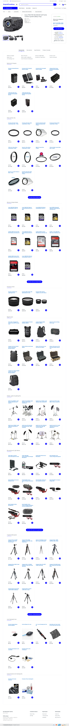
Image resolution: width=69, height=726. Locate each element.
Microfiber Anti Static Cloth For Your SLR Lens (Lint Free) (55, 625)
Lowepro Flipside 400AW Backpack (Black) (40, 322)
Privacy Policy (57, 715)
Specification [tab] (37, 50)
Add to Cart (59, 28)
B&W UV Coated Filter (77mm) (40, 148)
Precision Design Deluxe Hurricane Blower (12, 625)
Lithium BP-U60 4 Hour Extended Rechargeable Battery (12, 93)
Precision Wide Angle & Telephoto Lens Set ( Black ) (41, 292)
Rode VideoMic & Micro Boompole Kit (12, 505)
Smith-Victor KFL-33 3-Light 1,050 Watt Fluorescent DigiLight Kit (55, 426)
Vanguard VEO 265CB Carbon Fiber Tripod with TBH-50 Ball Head (55, 565)
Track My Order (45, 715)
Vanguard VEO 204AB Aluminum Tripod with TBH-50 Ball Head (27, 541)
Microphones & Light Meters (40, 57)
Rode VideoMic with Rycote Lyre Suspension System (41, 480)
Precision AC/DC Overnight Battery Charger (41, 69)
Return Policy (32, 713)
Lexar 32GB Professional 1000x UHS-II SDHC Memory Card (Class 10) (55, 208)
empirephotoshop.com (8, 724)
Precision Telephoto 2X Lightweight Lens (12, 292)
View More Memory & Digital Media (34, 281)
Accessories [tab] (21, 50)
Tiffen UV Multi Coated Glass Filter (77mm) (55, 148)
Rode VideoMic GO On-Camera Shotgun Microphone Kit (27, 480)
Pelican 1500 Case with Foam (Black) (27, 347)
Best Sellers (28, 8)
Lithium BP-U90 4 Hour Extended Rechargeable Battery (26, 93)
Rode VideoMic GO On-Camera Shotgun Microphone (55, 456)
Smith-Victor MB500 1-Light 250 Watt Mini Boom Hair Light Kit (13, 401)
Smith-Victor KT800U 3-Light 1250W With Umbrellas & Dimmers (13, 426)
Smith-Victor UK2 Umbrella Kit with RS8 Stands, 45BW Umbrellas (27, 426)
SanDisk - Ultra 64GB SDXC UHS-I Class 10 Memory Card (55, 232)
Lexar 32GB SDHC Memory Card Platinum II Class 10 (13, 208)
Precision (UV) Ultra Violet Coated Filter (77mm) (27, 123)
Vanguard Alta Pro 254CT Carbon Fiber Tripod (26, 589)
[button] (22, 15)
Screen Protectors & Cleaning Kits (27, 58)
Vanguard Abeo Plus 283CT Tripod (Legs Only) (41, 565)
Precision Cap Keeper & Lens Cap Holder (13, 649)
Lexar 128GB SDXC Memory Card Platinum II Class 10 (27, 257)
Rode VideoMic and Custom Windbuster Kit (13, 480)
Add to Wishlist (59, 31)
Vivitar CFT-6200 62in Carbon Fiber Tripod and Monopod (41, 540)
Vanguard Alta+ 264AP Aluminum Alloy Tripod (54, 540)
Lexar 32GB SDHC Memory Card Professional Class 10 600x (27, 208)
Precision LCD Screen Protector (12, 679)
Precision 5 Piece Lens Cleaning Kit (26, 649)
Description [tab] (29, 50)
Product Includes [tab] (46, 50)
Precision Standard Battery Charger (13, 69)
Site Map (31, 715)
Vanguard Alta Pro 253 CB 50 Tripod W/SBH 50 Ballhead (13, 589)
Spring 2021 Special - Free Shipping (60, 8)
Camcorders (16, 11)
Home (4, 11)
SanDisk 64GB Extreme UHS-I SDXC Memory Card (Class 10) (13, 257)
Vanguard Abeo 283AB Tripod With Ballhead (13, 565)
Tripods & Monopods (53, 57)
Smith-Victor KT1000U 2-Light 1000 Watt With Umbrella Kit (41, 401)
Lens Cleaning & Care (10, 58)
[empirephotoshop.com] (9, 4)
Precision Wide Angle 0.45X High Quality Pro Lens (27, 292)
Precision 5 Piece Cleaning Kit (27, 678)
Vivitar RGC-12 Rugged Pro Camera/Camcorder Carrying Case (13, 323)
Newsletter (44, 717)
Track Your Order (54, 1)
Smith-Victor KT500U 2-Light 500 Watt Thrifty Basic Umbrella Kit (27, 401)
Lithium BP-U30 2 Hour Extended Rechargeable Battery (54, 69)
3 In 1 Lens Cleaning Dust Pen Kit (41, 625)
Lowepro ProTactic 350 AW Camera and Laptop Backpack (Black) (13, 347)
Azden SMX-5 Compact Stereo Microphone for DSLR (13, 456)
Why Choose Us (58, 717)
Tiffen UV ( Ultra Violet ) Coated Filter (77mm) (12, 148)
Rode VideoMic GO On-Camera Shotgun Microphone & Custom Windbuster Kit (27, 505)
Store (9, 11)
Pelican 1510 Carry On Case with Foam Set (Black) (41, 347)
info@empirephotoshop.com (15, 1)
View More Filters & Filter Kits (34, 197)
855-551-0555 (6, 1)
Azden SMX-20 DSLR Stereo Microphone (41, 456)
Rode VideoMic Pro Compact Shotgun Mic (55, 480)
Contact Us (34, 8)
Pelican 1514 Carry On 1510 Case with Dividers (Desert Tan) (55, 347)
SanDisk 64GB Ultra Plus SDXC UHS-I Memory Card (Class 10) (13, 232)
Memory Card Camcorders (26, 11)
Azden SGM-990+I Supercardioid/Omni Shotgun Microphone (27, 456)
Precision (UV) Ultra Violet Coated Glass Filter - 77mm (13, 123)
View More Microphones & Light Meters (34, 529)
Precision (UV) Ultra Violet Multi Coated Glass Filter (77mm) (41, 124)
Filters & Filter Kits (24, 55)
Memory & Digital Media (39, 55)
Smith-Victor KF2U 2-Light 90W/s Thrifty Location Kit (55, 401)
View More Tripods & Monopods (34, 614)
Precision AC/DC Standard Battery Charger (27, 69)
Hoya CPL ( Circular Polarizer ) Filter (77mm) (13, 172)
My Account (44, 713)
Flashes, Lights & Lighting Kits (26, 57)
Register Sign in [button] (63, 1)
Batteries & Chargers (10, 55)
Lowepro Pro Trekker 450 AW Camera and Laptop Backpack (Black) (13, 371)
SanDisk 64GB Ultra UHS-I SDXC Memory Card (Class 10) (41, 232)
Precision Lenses (52, 55)
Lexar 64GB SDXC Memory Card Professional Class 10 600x (27, 232)
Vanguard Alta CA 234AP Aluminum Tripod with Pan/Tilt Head (12, 541)
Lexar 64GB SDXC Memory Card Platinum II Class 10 (40, 208)
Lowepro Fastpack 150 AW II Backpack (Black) (27, 322)
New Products (21, 8)
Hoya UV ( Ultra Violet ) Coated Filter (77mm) (26, 148)
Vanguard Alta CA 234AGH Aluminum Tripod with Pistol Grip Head (27, 565)
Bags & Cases (9, 57)
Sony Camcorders (38, 11)
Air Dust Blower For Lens (26, 624)
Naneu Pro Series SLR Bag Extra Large (54, 322)
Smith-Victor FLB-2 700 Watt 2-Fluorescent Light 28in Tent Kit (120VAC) (41, 426)
